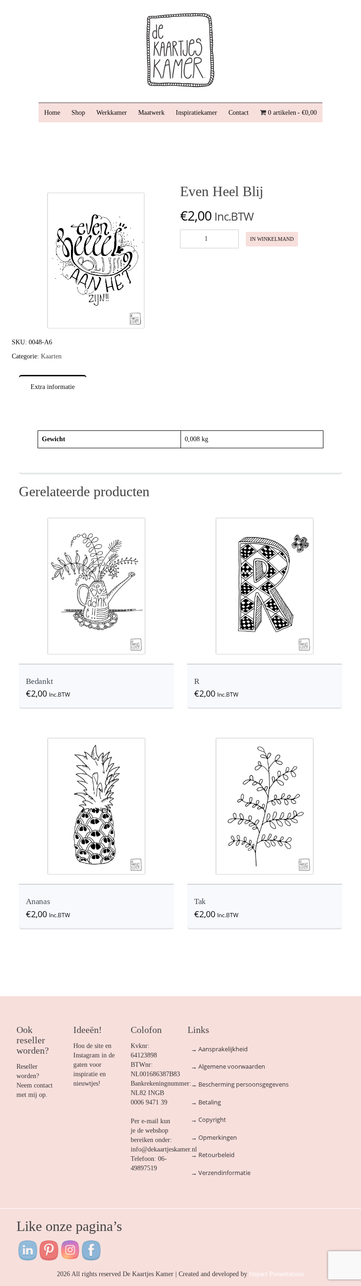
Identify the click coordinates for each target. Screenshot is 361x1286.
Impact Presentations (276, 1274)
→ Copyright (208, 1119)
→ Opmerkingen (214, 1137)
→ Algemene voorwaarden (228, 1066)
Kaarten (51, 356)
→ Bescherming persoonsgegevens (240, 1084)
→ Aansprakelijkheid (219, 1049)
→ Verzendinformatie (221, 1172)
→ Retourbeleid (213, 1155)
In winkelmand (272, 239)
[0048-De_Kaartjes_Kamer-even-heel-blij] (96, 259)
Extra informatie (53, 386)
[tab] (53, 394)
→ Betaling (206, 1102)
